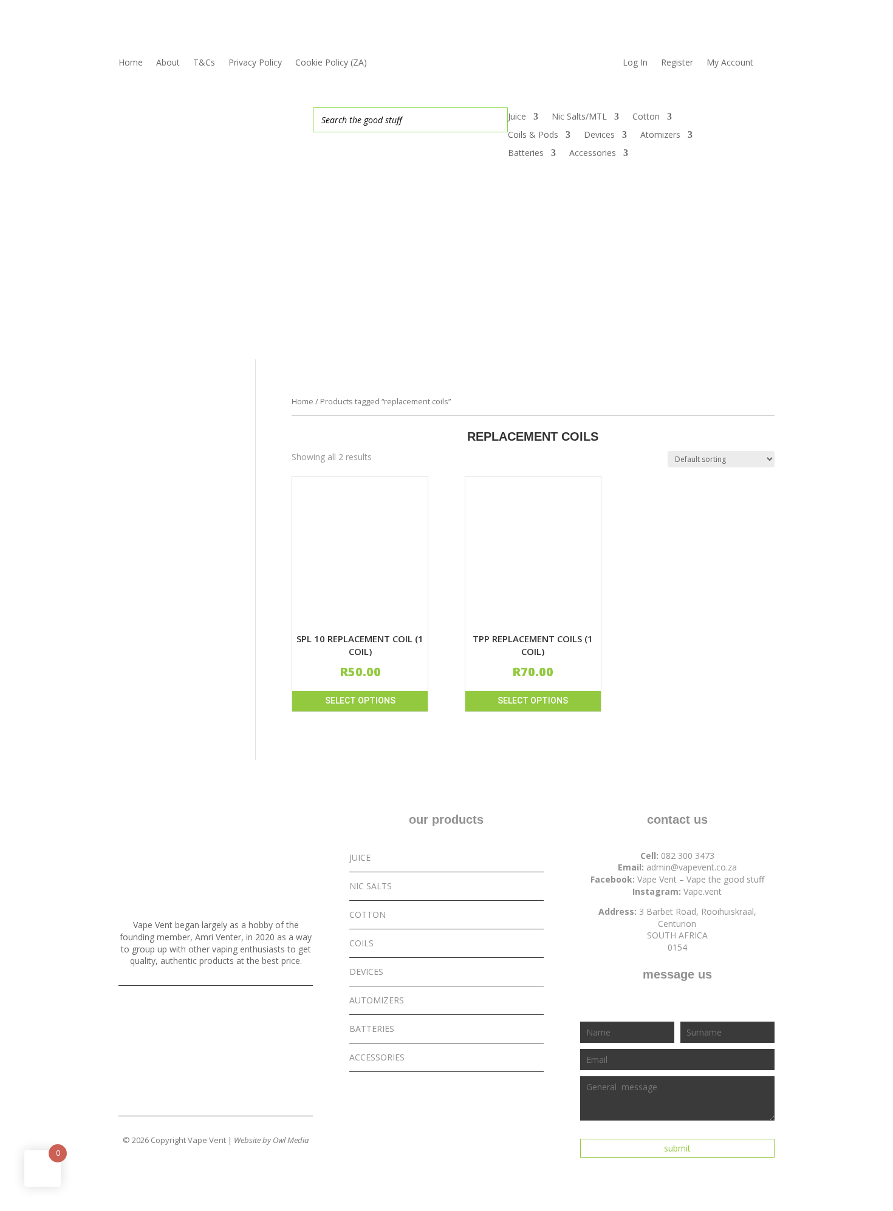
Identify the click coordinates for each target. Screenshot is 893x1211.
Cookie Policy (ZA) (331, 63)
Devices (599, 135)
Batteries (526, 153)
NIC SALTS (370, 886)
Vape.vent (702, 891)
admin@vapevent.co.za (691, 867)
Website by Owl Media (271, 1140)
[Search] (495, 120)
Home (130, 63)
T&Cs (204, 63)
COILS (361, 943)
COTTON (367, 914)
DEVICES (366, 971)
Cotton (646, 117)
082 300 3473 (687, 855)
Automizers (376, 1000)
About (168, 63)
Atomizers (660, 135)
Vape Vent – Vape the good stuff (700, 879)
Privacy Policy (255, 63)
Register (677, 63)
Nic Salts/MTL (579, 117)
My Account (730, 63)
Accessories (592, 153)
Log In (635, 63)
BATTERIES (371, 1028)
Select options (360, 700)
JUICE (360, 857)
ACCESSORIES (377, 1057)
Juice (517, 117)
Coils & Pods (533, 135)
